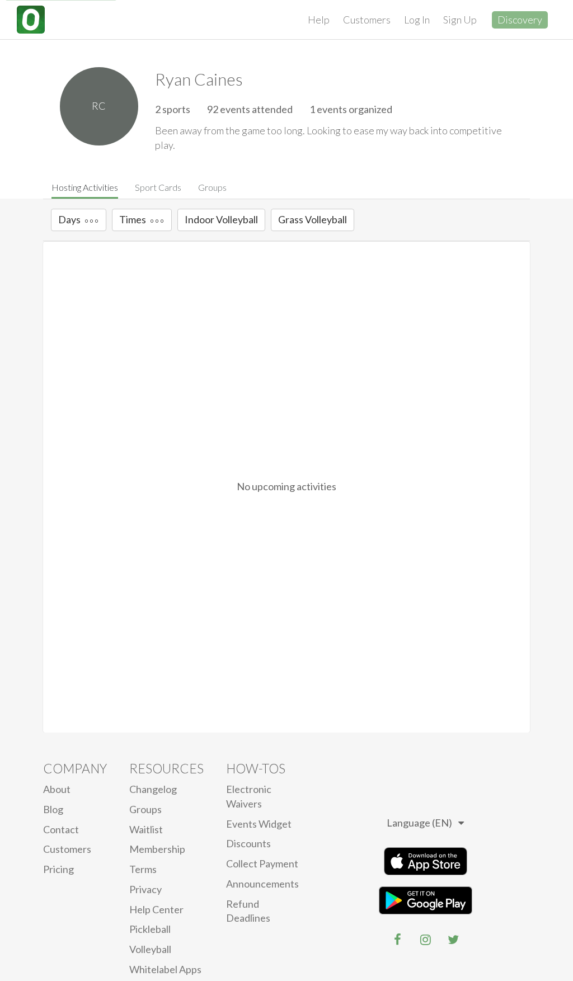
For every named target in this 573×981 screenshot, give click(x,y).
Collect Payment (262, 863)
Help (319, 19)
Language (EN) (419, 822)
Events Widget (259, 824)
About (57, 789)
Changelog (153, 789)
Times (132, 219)
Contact (61, 829)
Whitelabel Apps (165, 969)
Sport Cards (158, 187)
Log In (417, 19)
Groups (212, 187)
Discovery (519, 19)
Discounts (248, 843)
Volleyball (150, 949)
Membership (157, 849)
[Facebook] (397, 939)
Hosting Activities (84, 187)
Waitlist (146, 829)
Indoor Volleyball (221, 219)
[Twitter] (453, 939)
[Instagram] (425, 939)
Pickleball (150, 929)
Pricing (58, 869)
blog (53, 809)
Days (69, 219)
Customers (367, 19)
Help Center (156, 909)
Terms (143, 869)
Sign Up (460, 19)
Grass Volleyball (312, 219)
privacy (145, 889)
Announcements (262, 883)
